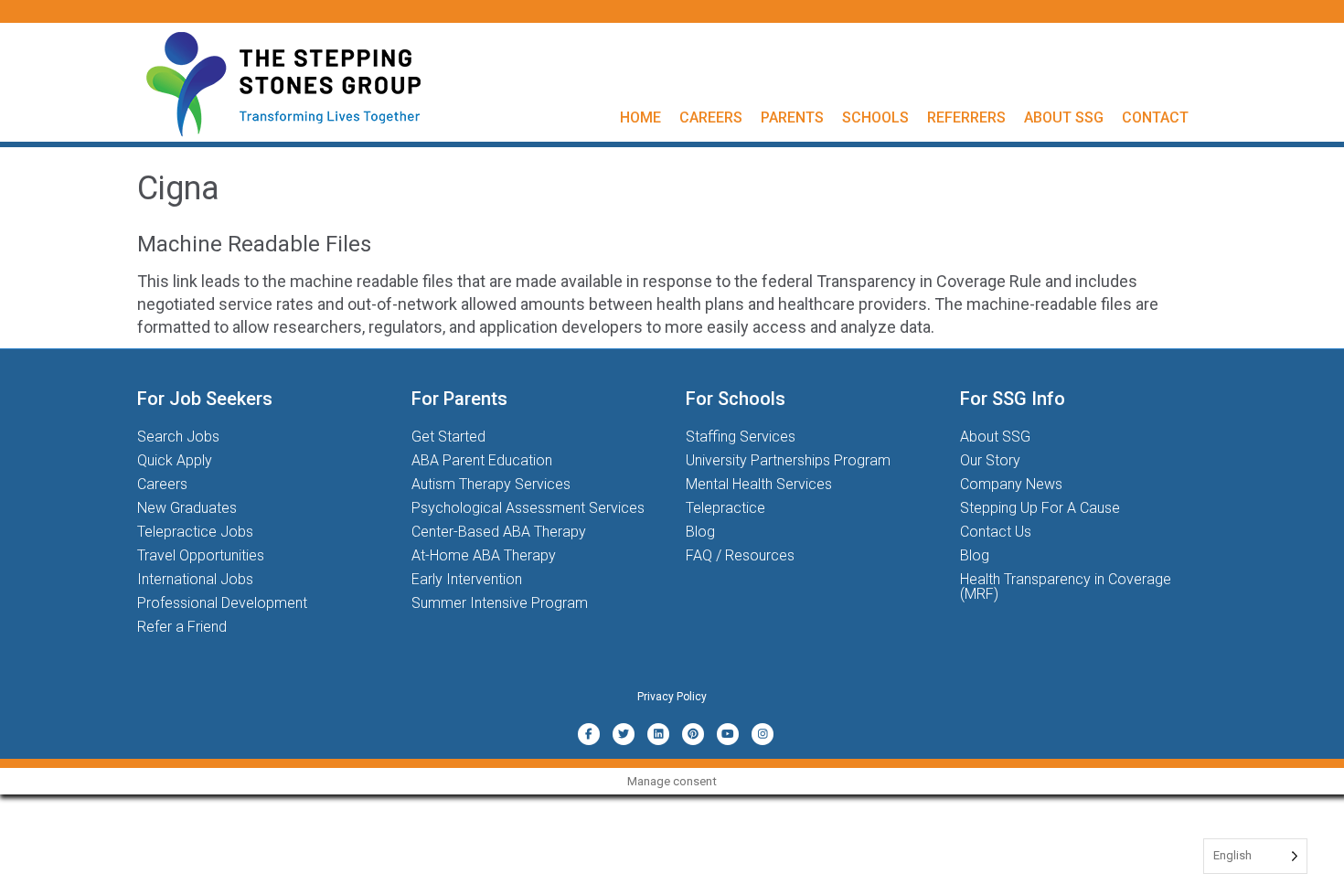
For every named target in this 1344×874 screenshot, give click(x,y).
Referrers (966, 117)
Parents (792, 117)
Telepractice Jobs (195, 531)
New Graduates (187, 508)
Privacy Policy (672, 696)
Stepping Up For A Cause (1040, 508)
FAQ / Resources (740, 555)
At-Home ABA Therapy (483, 555)
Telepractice (725, 508)
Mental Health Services (759, 484)
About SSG (1064, 117)
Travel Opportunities (200, 555)
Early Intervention (466, 579)
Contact (1155, 117)
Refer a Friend (182, 626)
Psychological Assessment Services (528, 508)
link (187, 281)
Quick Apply (174, 460)
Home (640, 117)
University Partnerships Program (788, 460)
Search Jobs (178, 436)
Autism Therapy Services (491, 484)
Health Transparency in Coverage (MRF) (1065, 586)
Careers (710, 117)
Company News (1011, 484)
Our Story (990, 460)
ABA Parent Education (481, 460)
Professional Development (222, 603)
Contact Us (995, 531)
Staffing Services (740, 436)
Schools (875, 117)
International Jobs (195, 579)
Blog (700, 531)
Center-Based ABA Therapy (498, 531)
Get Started (448, 436)
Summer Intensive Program (499, 603)
